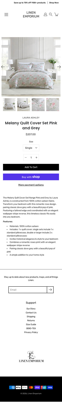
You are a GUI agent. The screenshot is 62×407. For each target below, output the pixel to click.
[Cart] (56, 14)
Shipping (31, 316)
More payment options (31, 184)
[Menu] (6, 14)
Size (31, 141)
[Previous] (3, 67)
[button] (50, 14)
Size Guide (31, 324)
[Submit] (50, 289)
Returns (31, 320)
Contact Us (31, 312)
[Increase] (36, 157)
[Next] (59, 67)
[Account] (45, 14)
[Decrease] (25, 157)
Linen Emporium (31, 14)
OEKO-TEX (31, 328)
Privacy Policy (31, 332)
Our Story (31, 308)
